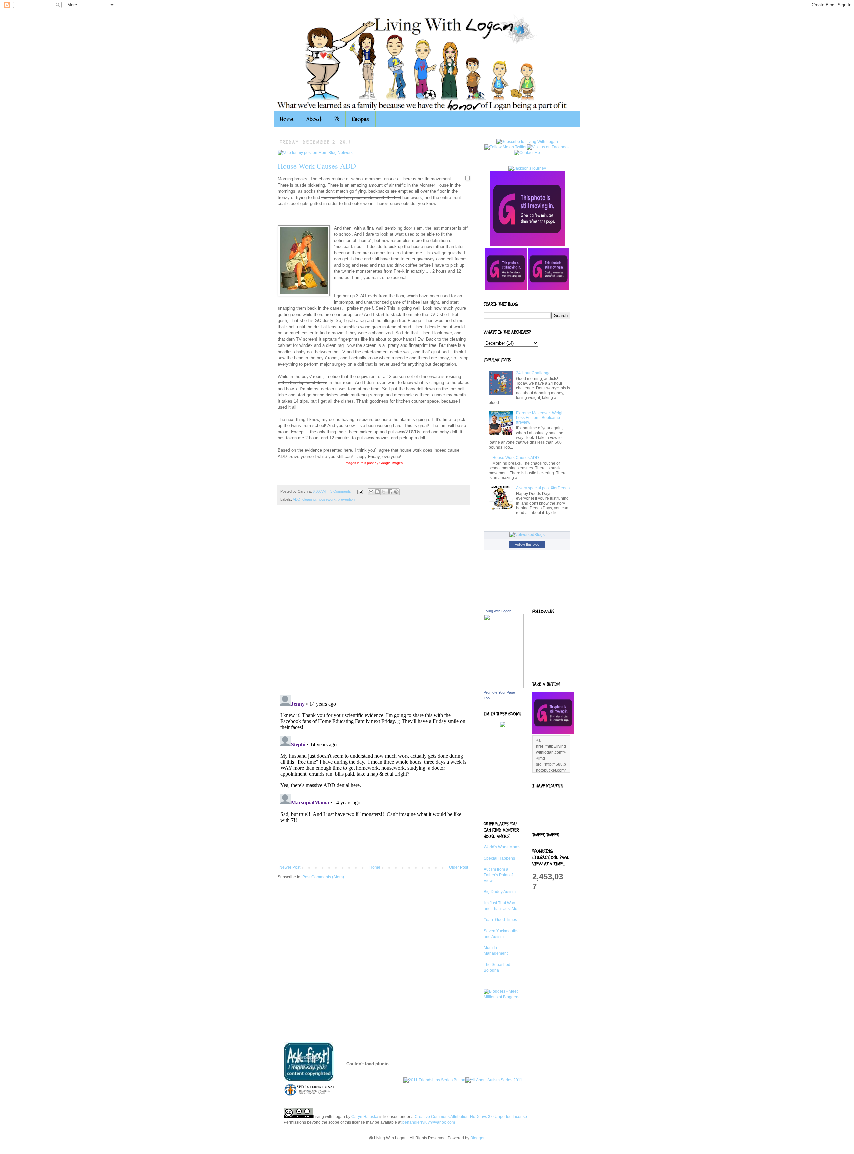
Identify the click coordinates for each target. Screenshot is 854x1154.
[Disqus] (374, 603)
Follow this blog (527, 544)
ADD (296, 499)
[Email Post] (360, 491)
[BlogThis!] (377, 491)
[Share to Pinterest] (396, 491)
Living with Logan (497, 611)
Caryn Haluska (364, 1116)
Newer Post (289, 867)
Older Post (458, 867)
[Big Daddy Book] (502, 725)
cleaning (309, 499)
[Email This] (371, 491)
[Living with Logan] (504, 686)
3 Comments (340, 491)
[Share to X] (383, 491)
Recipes (360, 119)
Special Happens (499, 858)
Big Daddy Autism (500, 891)
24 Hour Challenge (533, 373)
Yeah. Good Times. (501, 919)
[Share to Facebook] (390, 491)
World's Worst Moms (502, 847)
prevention (346, 499)
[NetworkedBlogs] (527, 534)
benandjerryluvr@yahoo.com (428, 1122)
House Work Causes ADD (317, 166)
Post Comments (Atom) (323, 877)
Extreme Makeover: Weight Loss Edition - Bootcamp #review (540, 418)
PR (336, 119)
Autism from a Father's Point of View (498, 875)
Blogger (477, 1138)
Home (287, 119)
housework (327, 499)
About (314, 119)
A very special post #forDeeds (543, 488)
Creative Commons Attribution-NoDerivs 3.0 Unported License (471, 1116)
